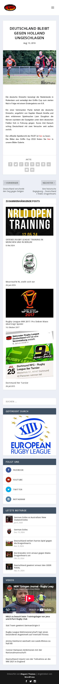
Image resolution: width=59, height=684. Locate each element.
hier (40, 136)
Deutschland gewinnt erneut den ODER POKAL (32, 566)
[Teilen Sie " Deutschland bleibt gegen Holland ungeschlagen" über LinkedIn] (37, 164)
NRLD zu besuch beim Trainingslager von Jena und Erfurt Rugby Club (28, 617)
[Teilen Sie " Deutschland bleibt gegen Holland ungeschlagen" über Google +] (21, 164)
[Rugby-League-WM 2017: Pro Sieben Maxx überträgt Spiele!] (29, 303)
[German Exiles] (9, 531)
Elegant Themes (28, 674)
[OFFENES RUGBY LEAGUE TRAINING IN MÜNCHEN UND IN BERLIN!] (29, 221)
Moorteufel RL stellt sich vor (20, 281)
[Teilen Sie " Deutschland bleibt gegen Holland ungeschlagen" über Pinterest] (32, 164)
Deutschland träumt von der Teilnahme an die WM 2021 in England (28, 660)
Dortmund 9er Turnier (17, 382)
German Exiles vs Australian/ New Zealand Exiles (30, 518)
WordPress (30, 677)
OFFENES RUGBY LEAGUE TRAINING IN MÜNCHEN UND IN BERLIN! (24, 240)
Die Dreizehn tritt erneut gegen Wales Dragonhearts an (32, 554)
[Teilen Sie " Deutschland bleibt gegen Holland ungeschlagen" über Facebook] (10, 164)
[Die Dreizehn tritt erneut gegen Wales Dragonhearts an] (9, 554)
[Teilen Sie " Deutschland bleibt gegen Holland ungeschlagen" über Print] (32, 170)
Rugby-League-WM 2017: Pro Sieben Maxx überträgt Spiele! (27, 322)
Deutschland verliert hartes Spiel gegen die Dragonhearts (33, 542)
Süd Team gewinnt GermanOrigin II (23, 625)
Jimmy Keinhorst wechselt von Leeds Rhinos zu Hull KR (28, 642)
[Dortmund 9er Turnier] (29, 355)
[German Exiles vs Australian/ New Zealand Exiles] (9, 519)
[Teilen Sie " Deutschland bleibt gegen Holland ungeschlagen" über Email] (27, 170)
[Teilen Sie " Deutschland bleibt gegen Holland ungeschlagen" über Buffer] (43, 164)
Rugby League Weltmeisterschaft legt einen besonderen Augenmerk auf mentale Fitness (27, 633)
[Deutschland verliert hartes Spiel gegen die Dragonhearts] (9, 542)
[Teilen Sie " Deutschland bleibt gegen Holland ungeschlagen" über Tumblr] (27, 164)
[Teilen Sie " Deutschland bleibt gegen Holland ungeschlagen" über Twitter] (16, 164)
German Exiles (21, 529)
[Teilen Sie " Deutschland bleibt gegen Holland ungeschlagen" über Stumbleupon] (48, 164)
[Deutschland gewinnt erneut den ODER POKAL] (9, 567)
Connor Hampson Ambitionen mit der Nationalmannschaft (24, 651)
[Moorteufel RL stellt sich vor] (29, 263)
